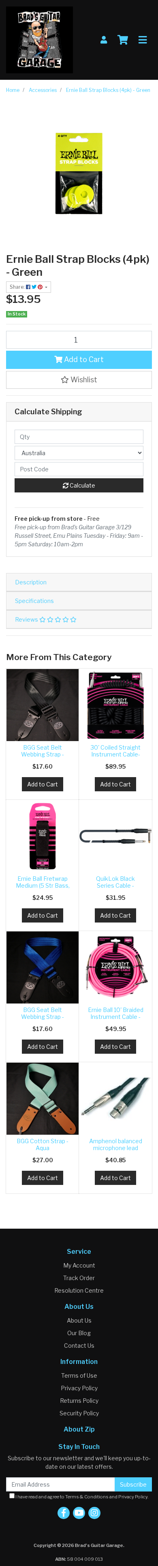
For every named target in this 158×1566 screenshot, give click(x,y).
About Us (79, 1320)
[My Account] (103, 40)
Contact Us (79, 1345)
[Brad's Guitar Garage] (39, 39)
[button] (79, 380)
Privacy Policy (79, 1388)
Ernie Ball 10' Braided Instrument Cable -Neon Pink (115, 1016)
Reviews (27, 619)
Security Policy (79, 1413)
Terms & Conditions (87, 1497)
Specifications (34, 600)
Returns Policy (79, 1400)
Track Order (79, 1277)
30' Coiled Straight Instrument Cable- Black (116, 754)
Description (31, 582)
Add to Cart (83, 359)
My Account (79, 1265)
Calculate (81, 485)
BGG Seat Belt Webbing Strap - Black (42, 754)
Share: (18, 287)
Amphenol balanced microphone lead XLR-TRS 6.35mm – (115, 1148)
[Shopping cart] (122, 40)
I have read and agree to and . (82, 1497)
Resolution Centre (79, 1290)
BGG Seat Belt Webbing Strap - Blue (42, 1016)
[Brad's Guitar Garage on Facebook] (64, 1513)
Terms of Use (79, 1375)
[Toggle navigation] (142, 40)
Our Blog (79, 1333)
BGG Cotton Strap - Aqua (42, 1144)
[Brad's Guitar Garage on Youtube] (79, 1513)
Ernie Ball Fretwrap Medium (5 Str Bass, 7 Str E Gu (43, 885)
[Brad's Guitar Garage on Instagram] (94, 1513)
